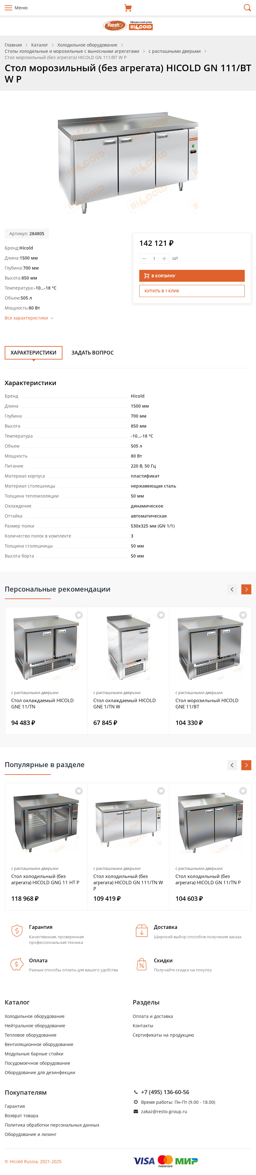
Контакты (143, 1026)
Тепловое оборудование (31, 1035)
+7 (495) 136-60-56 (165, 1092)
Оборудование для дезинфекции (40, 1072)
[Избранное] (79, 791)
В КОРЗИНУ (163, 276)
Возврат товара (21, 1115)
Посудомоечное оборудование (37, 1063)
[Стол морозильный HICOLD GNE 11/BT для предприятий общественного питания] (210, 647)
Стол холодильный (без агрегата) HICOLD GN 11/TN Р (208, 879)
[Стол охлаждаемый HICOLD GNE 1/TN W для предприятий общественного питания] (128, 647)
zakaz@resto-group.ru (164, 1111)
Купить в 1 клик (162, 291)
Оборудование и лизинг (31, 1134)
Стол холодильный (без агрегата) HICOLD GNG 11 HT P (45, 879)
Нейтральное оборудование (35, 1026)
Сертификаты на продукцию (163, 1035)
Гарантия (15, 1106)
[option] (46, 671)
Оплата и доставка (153, 1016)
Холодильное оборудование (35, 1016)
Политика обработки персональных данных (52, 1125)
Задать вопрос (92, 352)
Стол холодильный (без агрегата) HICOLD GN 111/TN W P (128, 882)
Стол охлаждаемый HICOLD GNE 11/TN (42, 703)
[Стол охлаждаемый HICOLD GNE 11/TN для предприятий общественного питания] (46, 647)
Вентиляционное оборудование (39, 1044)
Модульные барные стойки (34, 1054)
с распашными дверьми (34, 692)
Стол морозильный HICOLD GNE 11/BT (207, 703)
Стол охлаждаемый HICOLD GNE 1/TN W (124, 703)
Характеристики (34, 352)
